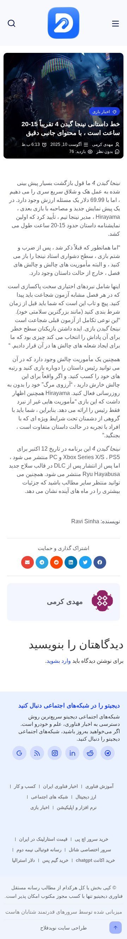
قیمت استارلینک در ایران (43, 839)
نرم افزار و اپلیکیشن (77, 807)
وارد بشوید (59, 661)
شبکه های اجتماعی (49, 796)
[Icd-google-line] (19, 753)
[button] (104, 111)
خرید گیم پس (55, 860)
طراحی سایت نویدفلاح (63, 928)
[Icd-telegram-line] (108, 753)
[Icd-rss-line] (37, 753)
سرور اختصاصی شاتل (90, 849)
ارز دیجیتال (85, 796)
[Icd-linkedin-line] (72, 753)
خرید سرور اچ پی (91, 839)
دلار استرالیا (23, 860)
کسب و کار (25, 786)
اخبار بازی (39, 807)
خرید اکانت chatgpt (95, 860)
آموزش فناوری (99, 786)
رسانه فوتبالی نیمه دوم (39, 849)
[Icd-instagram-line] (55, 753)
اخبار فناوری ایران (60, 786)
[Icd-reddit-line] (90, 753)
